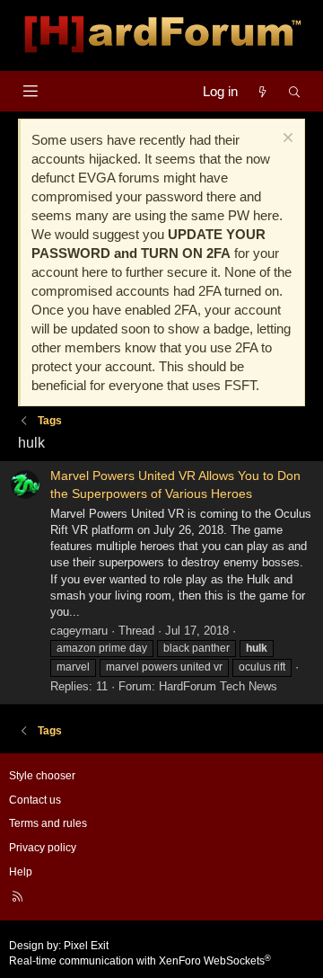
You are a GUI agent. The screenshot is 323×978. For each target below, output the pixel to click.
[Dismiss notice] (285, 139)
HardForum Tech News (218, 686)
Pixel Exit (86, 945)
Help (20, 872)
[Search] (294, 91)
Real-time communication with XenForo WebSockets (140, 961)
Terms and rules (48, 823)
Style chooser (42, 775)
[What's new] (262, 91)
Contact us (35, 800)
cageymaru (79, 630)
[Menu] (30, 91)
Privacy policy (42, 847)
